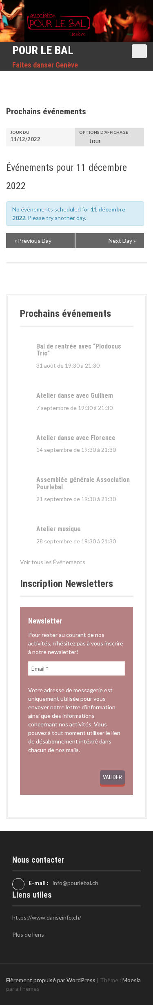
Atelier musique (58, 529)
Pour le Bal (42, 50)
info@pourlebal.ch (75, 882)
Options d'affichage (103, 132)
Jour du (19, 132)
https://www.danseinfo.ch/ (46, 917)
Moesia (131, 980)
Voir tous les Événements (52, 561)
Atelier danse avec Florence (75, 438)
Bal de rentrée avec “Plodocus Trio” (78, 350)
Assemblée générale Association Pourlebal (83, 483)
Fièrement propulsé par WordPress (50, 980)
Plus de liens (28, 934)
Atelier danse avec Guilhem (74, 395)
